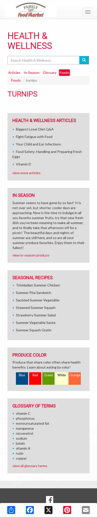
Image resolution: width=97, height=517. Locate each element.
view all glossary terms (29, 466)
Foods (16, 80)
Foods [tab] (64, 72)
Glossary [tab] (49, 72)
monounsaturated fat (32, 423)
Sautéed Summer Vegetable (37, 300)
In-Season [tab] (32, 72)
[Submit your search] (84, 60)
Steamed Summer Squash (35, 307)
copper (21, 458)
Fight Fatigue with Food (34, 136)
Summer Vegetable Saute (35, 322)
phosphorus (25, 418)
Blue (22, 375)
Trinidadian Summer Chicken (38, 285)
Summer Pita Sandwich (33, 292)
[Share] (11, 510)
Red (35, 375)
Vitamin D (23, 164)
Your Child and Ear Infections (38, 144)
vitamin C (23, 413)
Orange (74, 375)
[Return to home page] (48, 9)
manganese (25, 428)
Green (48, 375)
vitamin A (23, 448)
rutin (19, 453)
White (61, 375)
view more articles (26, 173)
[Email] (86, 510)
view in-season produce (30, 255)
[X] (48, 510)
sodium (21, 438)
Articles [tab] (14, 72)
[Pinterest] (67, 510)
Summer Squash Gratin (33, 330)
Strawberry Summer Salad (36, 315)
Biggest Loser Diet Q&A (35, 129)
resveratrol (24, 433)
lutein (20, 443)
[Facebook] (30, 510)
